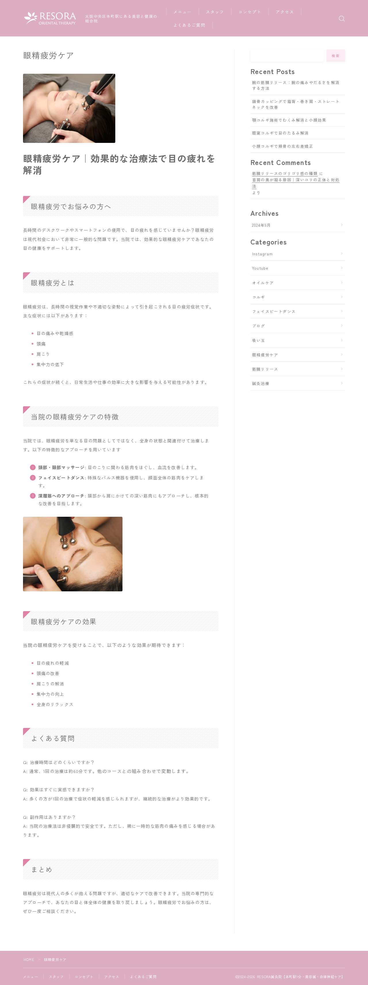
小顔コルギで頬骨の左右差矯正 (282, 146)
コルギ (258, 297)
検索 (336, 55)
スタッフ (215, 12)
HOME (29, 959)
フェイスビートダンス (274, 311)
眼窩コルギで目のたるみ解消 (280, 133)
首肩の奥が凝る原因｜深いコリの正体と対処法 (296, 183)
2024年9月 (261, 225)
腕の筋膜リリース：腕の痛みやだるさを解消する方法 (296, 85)
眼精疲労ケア (265, 355)
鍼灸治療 (261, 383)
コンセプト (250, 12)
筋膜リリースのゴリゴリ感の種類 (285, 173)
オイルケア (263, 282)
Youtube (260, 268)
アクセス (285, 12)
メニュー (182, 12)
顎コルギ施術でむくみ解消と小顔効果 (289, 120)
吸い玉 (258, 340)
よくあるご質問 (189, 25)
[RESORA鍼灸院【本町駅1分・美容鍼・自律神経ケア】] (50, 18)
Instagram (262, 254)
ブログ (258, 326)
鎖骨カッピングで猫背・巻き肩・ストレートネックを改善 (296, 104)
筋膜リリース (265, 369)
